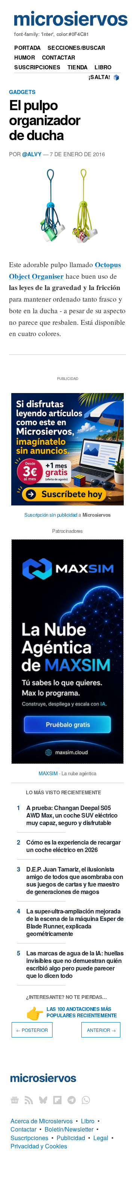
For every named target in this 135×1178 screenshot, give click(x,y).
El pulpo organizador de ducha (44, 119)
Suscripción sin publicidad (50, 514)
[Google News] (14, 1100)
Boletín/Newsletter (69, 1129)
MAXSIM (48, 773)
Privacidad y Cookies (38, 1146)
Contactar (58, 57)
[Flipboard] (57, 1100)
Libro (102, 67)
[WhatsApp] (86, 1100)
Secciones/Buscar (76, 47)
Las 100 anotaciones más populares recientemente (81, 1012)
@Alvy (32, 154)
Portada (27, 47)
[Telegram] (72, 1100)
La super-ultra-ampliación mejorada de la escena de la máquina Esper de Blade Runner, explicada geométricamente (75, 922)
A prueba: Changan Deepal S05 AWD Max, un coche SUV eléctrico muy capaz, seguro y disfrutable (72, 815)
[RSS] (29, 1100)
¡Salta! (99, 77)
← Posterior (32, 1030)
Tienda (78, 67)
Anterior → (101, 1030)
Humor (24, 57)
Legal (100, 1137)
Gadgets (22, 92)
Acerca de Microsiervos (41, 1121)
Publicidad (71, 1137)
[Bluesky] (43, 1100)
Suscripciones (37, 67)
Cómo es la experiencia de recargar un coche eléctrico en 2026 (73, 846)
